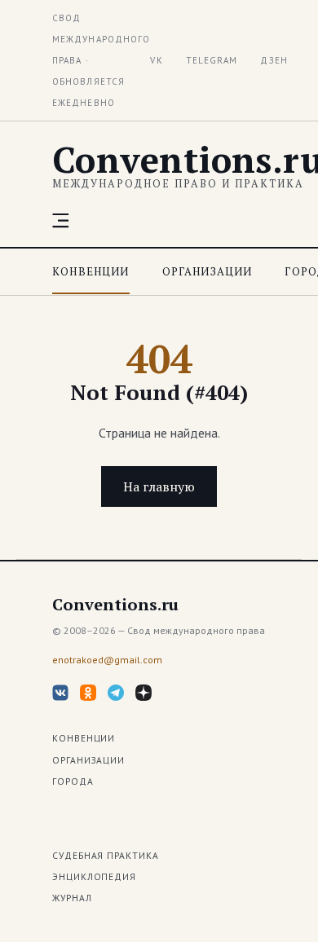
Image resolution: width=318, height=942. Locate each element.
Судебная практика (105, 855)
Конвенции (91, 271)
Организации (207, 271)
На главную (159, 486)
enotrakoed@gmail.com (107, 660)
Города (73, 781)
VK (156, 60)
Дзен (273, 60)
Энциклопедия (94, 876)
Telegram (212, 60)
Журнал (72, 897)
